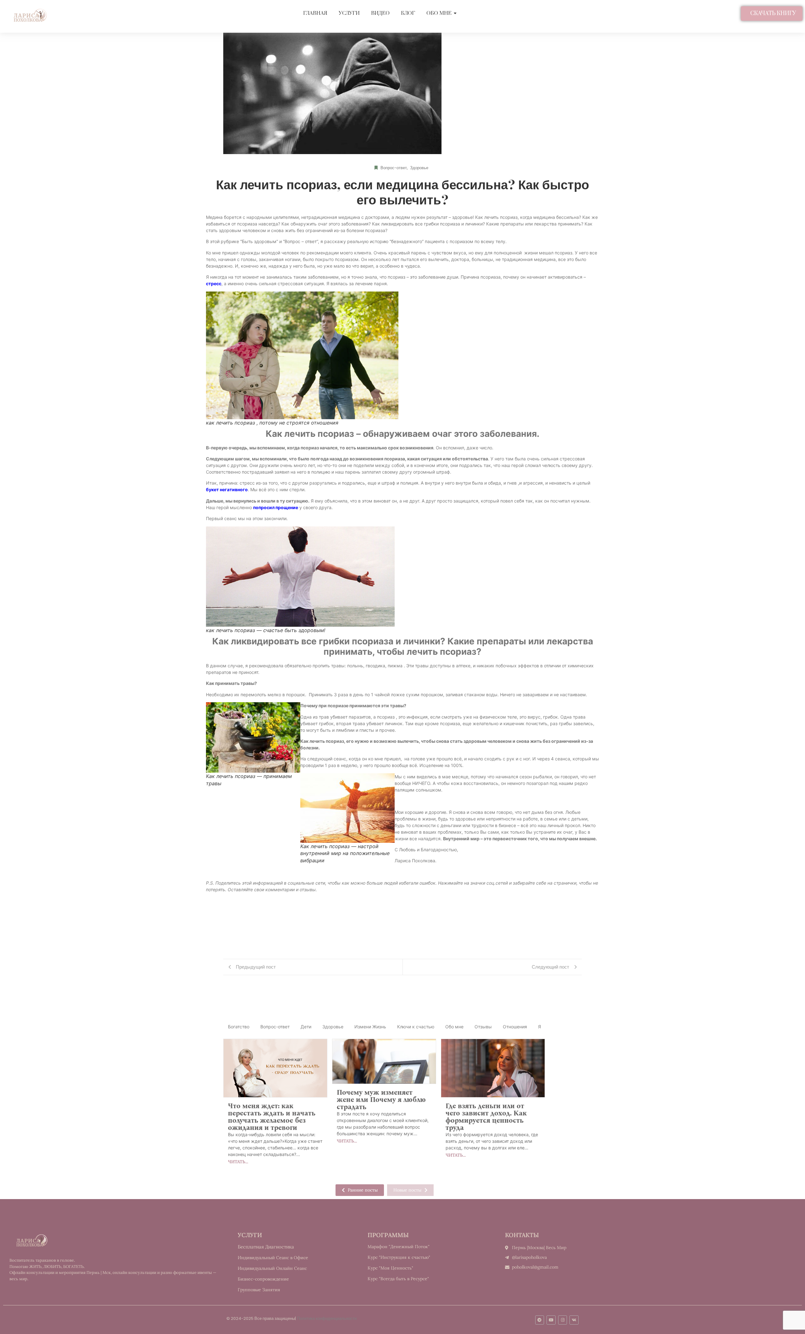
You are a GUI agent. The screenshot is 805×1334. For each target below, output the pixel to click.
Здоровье (419, 168)
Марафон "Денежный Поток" (399, 1246)
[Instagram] (562, 1320)
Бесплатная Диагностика (266, 1247)
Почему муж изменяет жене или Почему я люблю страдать (381, 1099)
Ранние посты (363, 1190)
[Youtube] (551, 1320)
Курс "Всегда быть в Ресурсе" (398, 1278)
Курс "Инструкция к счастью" (399, 1257)
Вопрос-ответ (394, 168)
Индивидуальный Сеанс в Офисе (273, 1257)
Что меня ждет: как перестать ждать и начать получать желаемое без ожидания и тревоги (271, 1116)
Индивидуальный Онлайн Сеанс (272, 1268)
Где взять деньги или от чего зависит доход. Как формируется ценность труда (486, 1116)
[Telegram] (539, 1320)
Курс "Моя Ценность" (390, 1268)
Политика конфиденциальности (327, 1318)
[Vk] (574, 1320)
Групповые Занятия (259, 1289)
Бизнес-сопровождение (263, 1279)
